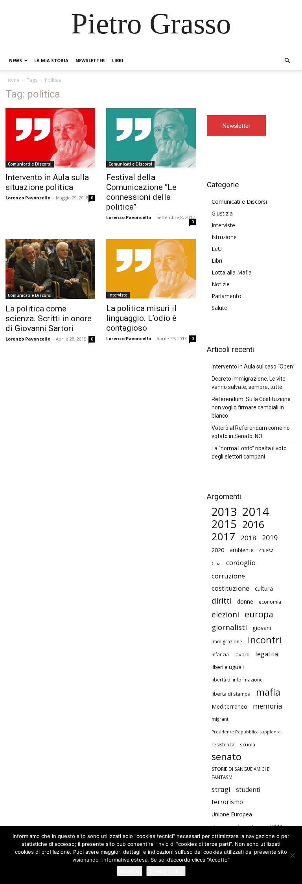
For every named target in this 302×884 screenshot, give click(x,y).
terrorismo (227, 802)
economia (270, 602)
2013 (224, 512)
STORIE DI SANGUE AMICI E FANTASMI (240, 773)
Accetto (129, 871)
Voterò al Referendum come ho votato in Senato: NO (251, 432)
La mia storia (51, 60)
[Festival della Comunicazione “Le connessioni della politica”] (151, 138)
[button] (287, 60)
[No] (292, 855)
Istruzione (224, 237)
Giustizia (222, 213)
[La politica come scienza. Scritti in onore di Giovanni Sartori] (50, 269)
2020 (218, 550)
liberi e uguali (228, 666)
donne (245, 601)
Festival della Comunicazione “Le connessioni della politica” (141, 192)
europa (259, 614)
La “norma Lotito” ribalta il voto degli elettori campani (249, 452)
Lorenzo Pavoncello (28, 198)
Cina (216, 563)
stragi (221, 789)
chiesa (266, 550)
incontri (265, 640)
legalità (266, 654)
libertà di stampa (231, 693)
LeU (217, 248)
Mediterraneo (229, 706)
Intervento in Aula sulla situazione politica (47, 182)
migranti (221, 719)
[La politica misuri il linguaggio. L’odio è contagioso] (151, 268)
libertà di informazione (237, 679)
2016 (253, 524)
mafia (268, 692)
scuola (247, 744)
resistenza (223, 744)
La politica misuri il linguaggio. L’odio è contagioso (141, 318)
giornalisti (229, 627)
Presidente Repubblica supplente (246, 732)
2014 (255, 512)
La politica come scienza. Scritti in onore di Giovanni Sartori (49, 318)
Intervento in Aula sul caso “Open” (253, 366)
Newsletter (90, 60)
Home (12, 80)
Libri (117, 60)
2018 (248, 538)
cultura (264, 588)
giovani (261, 628)
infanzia (220, 654)
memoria (267, 706)
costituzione (230, 588)
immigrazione (227, 641)
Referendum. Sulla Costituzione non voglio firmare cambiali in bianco (251, 407)
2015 (224, 524)
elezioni (225, 615)
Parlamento (226, 296)
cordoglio (241, 562)
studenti (248, 790)
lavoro (242, 654)
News (15, 60)
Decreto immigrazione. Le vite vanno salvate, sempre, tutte (248, 383)
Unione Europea (232, 814)
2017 (223, 536)
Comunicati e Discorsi (30, 164)
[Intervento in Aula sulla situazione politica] (50, 138)
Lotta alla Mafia (232, 272)
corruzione (228, 576)
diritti (222, 601)
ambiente (242, 550)
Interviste (118, 295)
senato (226, 757)
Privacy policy (165, 871)
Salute (219, 307)
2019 (270, 538)
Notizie (221, 284)
